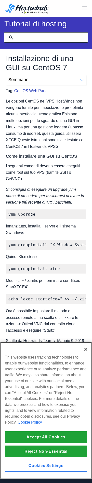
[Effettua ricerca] (11, 37)
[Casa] (27, 9)
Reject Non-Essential (46, 451)
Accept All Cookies (45, 437)
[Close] (85, 349)
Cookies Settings (46, 466)
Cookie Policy (30, 422)
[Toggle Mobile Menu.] (84, 8)
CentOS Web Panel (31, 91)
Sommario (18, 79)
